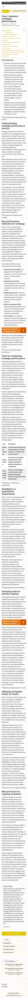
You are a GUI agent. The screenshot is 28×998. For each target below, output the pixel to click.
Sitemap (4, 984)
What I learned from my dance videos (14, 968)
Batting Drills (7, 943)
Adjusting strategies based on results (13, 52)
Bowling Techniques (9, 946)
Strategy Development (7, 25)
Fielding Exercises (8, 949)
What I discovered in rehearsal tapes (11, 10)
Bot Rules (5, 986)
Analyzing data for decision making (13, 50)
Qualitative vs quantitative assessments (10, 47)
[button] (6, 927)
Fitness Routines (8, 952)
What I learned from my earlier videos (14, 973)
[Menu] (3, 6)
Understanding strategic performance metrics (10, 35)
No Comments (16, 25)
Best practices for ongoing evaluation (10, 55)
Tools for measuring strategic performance (11, 43)
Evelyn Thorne (7, 886)
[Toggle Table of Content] (23, 30)
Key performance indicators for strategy (12, 39)
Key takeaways (8, 32)
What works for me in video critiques (14, 964)
